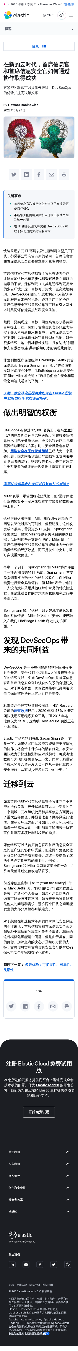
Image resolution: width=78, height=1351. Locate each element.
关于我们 (14, 1152)
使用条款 (21, 1284)
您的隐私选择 (34, 1333)
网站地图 (47, 1284)
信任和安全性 (17, 1187)
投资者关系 (16, 1199)
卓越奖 (13, 1211)
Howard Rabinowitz (23, 105)
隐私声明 (34, 1284)
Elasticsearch (47, 1085)
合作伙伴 (14, 1175)
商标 (11, 1284)
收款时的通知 (16, 1333)
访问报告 (69, 4)
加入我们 (14, 1163)
